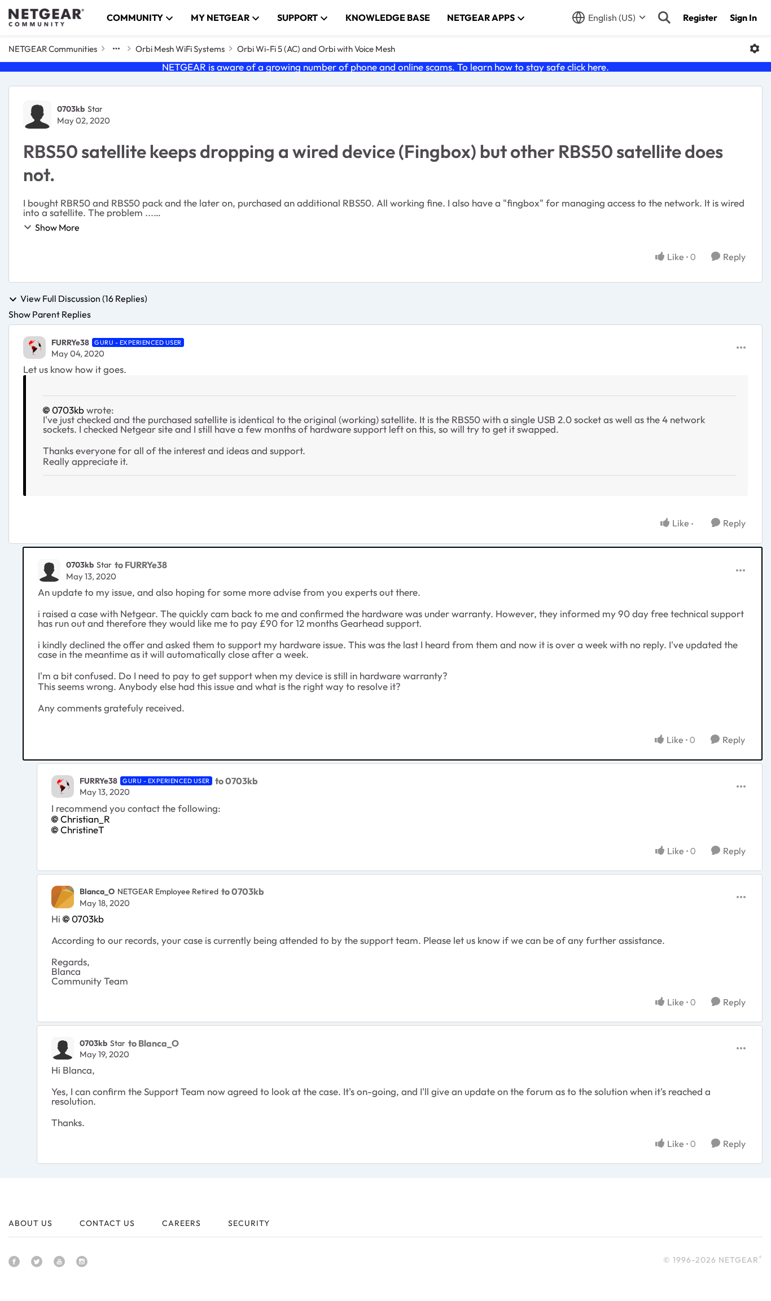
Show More (57, 227)
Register (700, 17)
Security (249, 1223)
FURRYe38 (70, 342)
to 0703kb (236, 780)
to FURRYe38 (141, 564)
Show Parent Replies (49, 314)
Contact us (107, 1223)
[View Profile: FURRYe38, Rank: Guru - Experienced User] (34, 347)
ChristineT (82, 830)
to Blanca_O (153, 1043)
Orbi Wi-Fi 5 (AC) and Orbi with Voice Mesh (316, 48)
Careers (181, 1223)
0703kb (71, 109)
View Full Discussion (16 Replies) (83, 299)
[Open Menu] (755, 48)
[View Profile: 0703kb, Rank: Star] (37, 114)
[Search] (664, 17)
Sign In (743, 17)
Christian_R (85, 819)
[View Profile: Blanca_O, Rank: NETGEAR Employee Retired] (62, 897)
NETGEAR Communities (52, 48)
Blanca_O (97, 891)
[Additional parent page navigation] (116, 48)
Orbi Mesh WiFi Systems (180, 48)
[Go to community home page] (46, 17)
